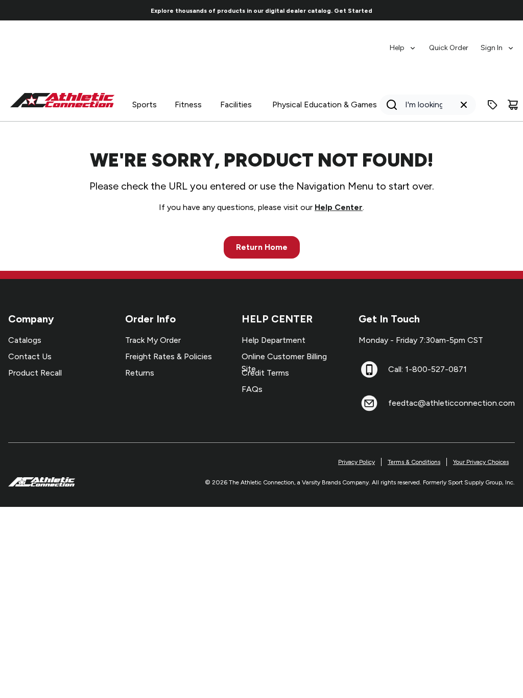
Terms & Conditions (414, 462)
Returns (139, 373)
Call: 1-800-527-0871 (427, 369)
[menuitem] (403, 43)
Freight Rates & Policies (168, 356)
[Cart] (513, 105)
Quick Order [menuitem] (448, 47)
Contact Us (30, 356)
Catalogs (24, 340)
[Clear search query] (463, 105)
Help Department (273, 340)
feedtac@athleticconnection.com (451, 403)
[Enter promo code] (492, 105)
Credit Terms (265, 373)
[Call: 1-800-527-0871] (369, 369)
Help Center (339, 207)
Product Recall (35, 373)
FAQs (252, 389)
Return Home (262, 247)
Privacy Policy (356, 462)
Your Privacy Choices (481, 462)
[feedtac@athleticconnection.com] (369, 403)
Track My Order (153, 340)
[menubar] (452, 43)
